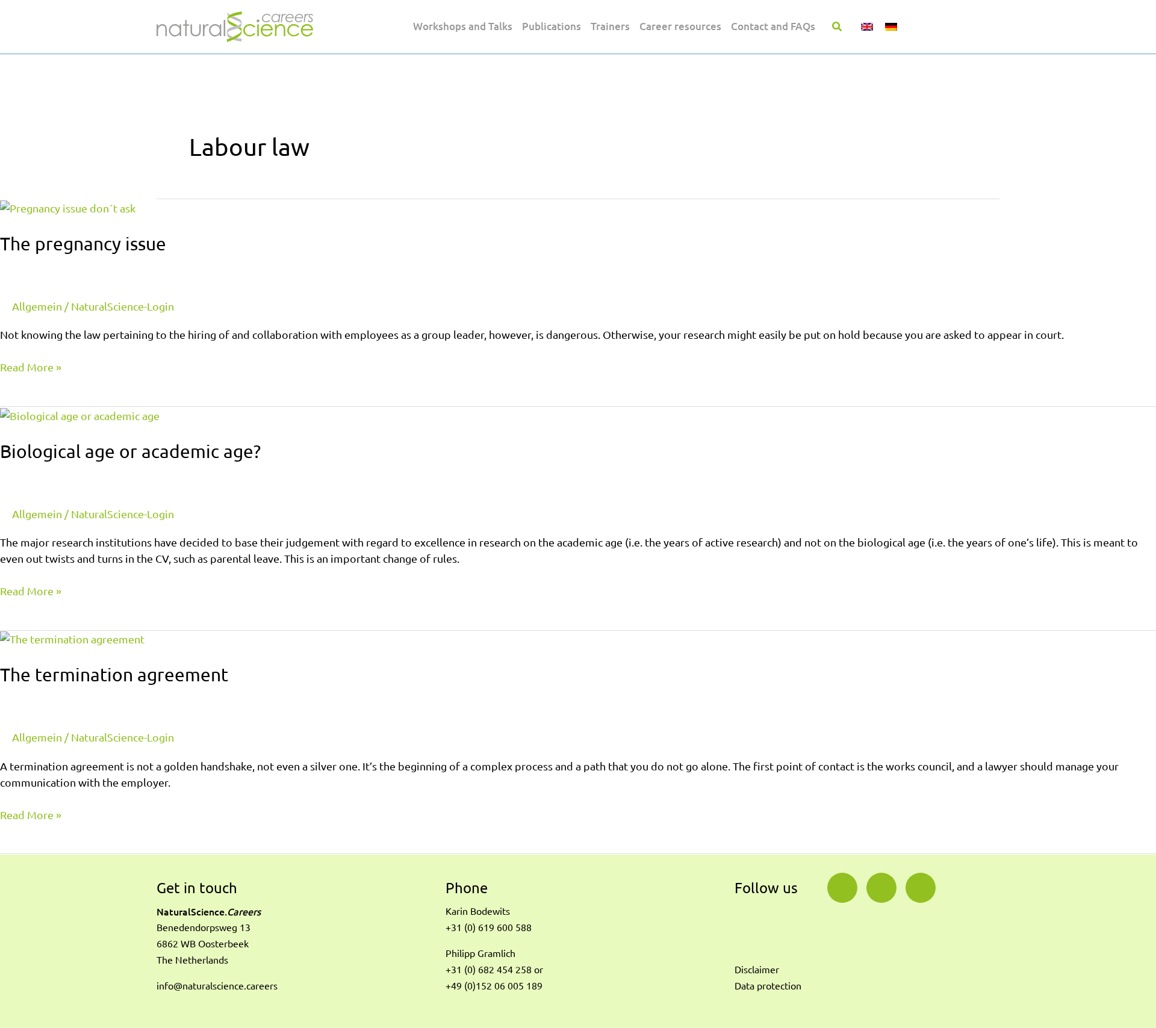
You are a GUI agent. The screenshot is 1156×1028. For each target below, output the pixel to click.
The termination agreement (114, 674)
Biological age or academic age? (130, 451)
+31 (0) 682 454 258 (489, 969)
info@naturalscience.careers (217, 985)
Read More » (30, 366)
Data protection (768, 985)
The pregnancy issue (83, 243)
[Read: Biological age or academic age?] (80, 415)
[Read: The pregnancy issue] (67, 207)
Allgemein (37, 306)
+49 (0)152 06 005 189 (494, 985)
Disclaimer (757, 969)
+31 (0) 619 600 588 (489, 927)
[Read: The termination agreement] (72, 639)
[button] (837, 28)
